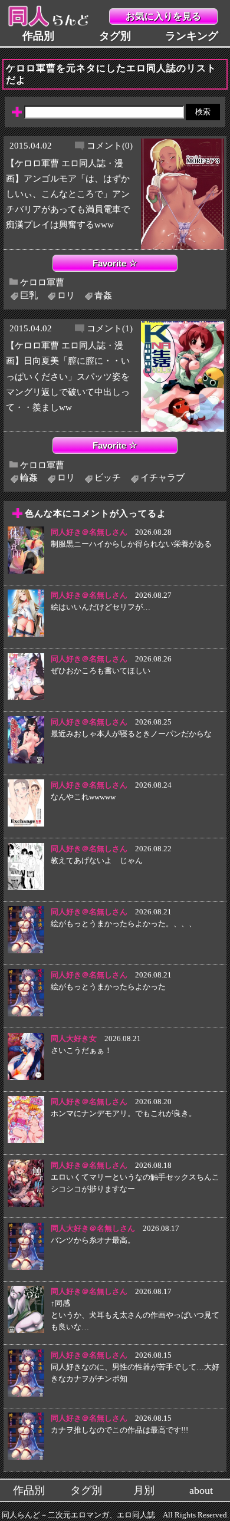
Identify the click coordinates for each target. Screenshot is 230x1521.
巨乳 (29, 295)
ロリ (66, 295)
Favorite (111, 263)
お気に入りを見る (163, 16)
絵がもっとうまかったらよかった (108, 986)
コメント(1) (110, 328)
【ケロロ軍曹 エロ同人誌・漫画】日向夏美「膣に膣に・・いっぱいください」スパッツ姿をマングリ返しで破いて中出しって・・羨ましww (68, 375)
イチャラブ (162, 477)
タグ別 (115, 36)
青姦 (103, 295)
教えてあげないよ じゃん (97, 860)
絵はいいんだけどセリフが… (100, 607)
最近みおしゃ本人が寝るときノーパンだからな (131, 733)
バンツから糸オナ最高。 (93, 1240)
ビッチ (107, 477)
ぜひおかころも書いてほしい (100, 670)
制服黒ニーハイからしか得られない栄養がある (131, 543)
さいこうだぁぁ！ (81, 1050)
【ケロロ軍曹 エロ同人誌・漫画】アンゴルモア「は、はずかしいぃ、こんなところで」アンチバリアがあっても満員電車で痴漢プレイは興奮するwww (68, 193)
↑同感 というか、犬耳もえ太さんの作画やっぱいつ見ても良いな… (135, 1315)
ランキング (191, 36)
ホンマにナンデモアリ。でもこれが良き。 (123, 1113)
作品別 (38, 36)
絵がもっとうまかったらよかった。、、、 (123, 923)
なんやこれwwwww (83, 796)
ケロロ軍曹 (42, 282)
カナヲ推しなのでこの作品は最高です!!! (119, 1429)
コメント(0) (110, 145)
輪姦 (29, 477)
